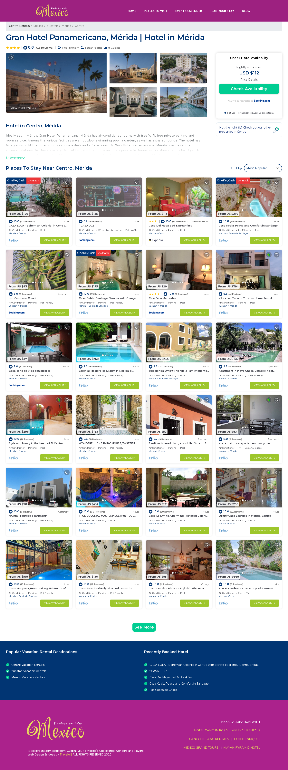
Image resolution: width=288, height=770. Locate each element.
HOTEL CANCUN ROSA (211, 730)
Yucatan (52, 26)
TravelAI (65, 754)
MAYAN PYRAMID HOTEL (241, 748)
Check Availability (249, 88)
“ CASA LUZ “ (87, 225)
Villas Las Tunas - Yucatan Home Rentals (246, 298)
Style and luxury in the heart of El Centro (36, 443)
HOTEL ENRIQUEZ (247, 739)
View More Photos (23, 108)
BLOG (246, 11)
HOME (132, 11)
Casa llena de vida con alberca (30, 370)
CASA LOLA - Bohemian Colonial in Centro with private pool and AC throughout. (204, 665)
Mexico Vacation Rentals (28, 677)
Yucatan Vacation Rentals (28, 671)
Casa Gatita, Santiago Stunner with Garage (107, 298)
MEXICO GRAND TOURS (200, 748)
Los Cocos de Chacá (22, 298)
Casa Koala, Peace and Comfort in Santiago (248, 225)
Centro (79, 26)
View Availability (54, 240)
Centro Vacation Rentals (27, 665)
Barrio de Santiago (238, 233)
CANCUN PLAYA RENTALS (209, 739)
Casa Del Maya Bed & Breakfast (170, 225)
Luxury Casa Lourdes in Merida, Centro (245, 515)
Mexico (38, 26)
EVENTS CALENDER (188, 11)
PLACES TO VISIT (156, 11)
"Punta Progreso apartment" (28, 515)
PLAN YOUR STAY (222, 11)
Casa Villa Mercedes (162, 298)
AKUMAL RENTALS (246, 730)
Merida (66, 26)
